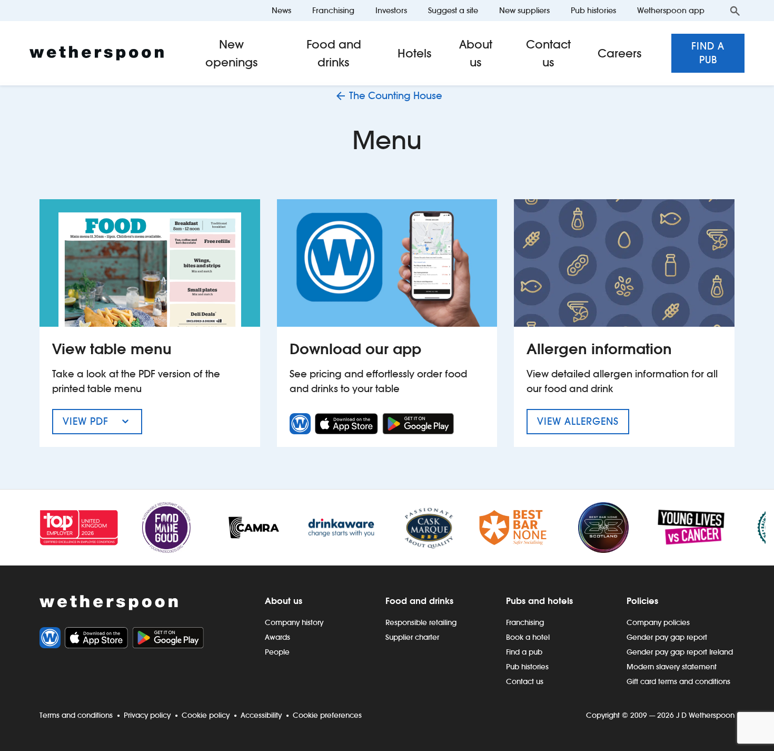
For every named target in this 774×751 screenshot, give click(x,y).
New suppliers (524, 10)
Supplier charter (412, 637)
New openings (231, 53)
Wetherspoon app (670, 10)
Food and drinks (333, 53)
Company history (294, 622)
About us (475, 53)
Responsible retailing (421, 622)
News (281, 10)
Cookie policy (206, 715)
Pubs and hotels (539, 601)
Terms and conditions (76, 715)
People (277, 652)
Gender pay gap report (667, 637)
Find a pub (708, 53)
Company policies (658, 622)
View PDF (102, 424)
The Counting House (395, 96)
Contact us (548, 53)
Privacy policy (147, 715)
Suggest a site (453, 10)
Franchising (333, 10)
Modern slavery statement (672, 666)
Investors (391, 10)
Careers (620, 53)
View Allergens (583, 421)
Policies (642, 601)
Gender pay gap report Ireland (680, 652)
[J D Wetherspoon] (96, 53)
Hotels (415, 53)
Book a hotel (528, 637)
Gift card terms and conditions (678, 681)
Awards (277, 637)
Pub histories (593, 10)
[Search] (735, 10)
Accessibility (261, 715)
